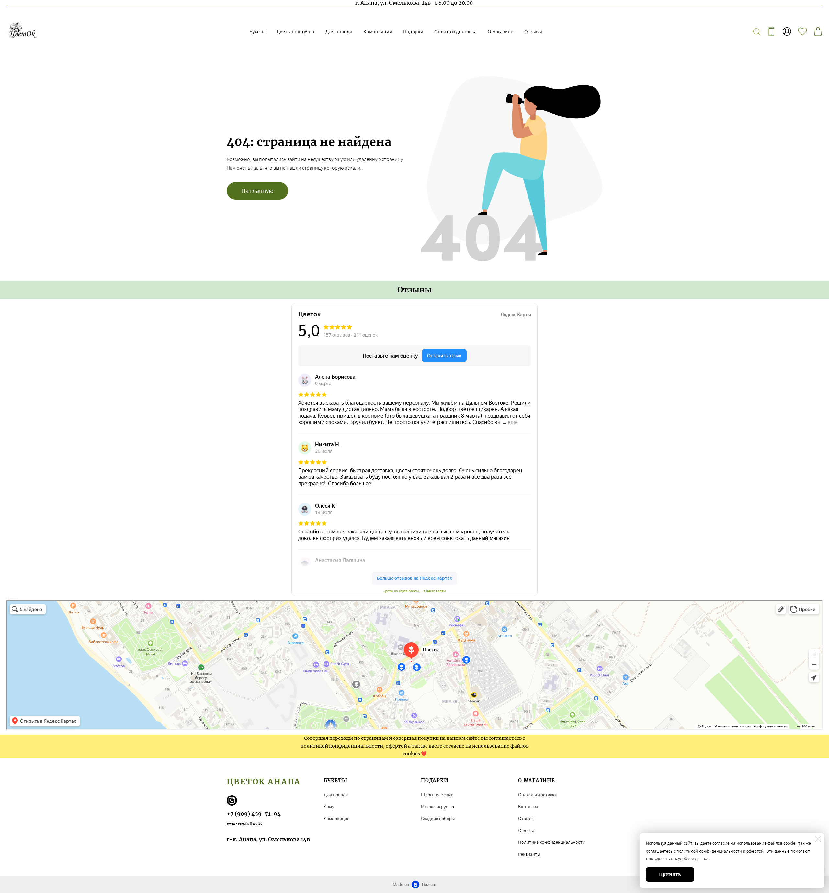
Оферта (526, 830)
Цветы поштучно (295, 31)
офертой (755, 851)
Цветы (12, 599)
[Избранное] (802, 31)
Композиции (377, 31)
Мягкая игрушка (437, 806)
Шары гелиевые (437, 794)
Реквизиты (529, 854)
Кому (329, 806)
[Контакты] (771, 31)
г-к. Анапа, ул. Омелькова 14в (268, 839)
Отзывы (533, 31)
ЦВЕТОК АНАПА (264, 782)
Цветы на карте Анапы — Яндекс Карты (414, 591)
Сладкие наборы (438, 818)
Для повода (338, 31)
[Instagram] (232, 800)
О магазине (500, 31)
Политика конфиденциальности (551, 842)
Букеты (257, 31)
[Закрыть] (818, 839)
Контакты (528, 806)
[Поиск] (756, 31)
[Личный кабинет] (786, 31)
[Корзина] (818, 31)
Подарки (413, 31)
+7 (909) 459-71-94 (254, 813)
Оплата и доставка (455, 31)
